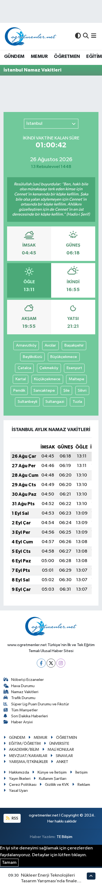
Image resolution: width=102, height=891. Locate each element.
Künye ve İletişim (52, 772)
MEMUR (39, 56)
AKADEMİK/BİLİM (24, 749)
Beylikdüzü (32, 357)
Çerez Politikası (22, 785)
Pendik (19, 390)
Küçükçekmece (47, 379)
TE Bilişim (64, 837)
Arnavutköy (26, 345)
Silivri (82, 390)
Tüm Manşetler (24, 710)
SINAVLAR (64, 756)
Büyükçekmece (63, 357)
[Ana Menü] (93, 36)
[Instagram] (60, 663)
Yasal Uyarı (18, 791)
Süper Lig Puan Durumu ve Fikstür (40, 704)
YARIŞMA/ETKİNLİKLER (28, 762)
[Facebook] (41, 663)
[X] (51, 663)
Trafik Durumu (23, 698)
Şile (66, 390)
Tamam (9, 862)
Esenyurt (74, 368)
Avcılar (50, 345)
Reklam (84, 785)
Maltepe (76, 379)
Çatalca (24, 368)
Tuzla (77, 402)
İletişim (81, 772)
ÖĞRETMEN (67, 56)
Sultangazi (54, 402)
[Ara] (86, 36)
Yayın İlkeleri (19, 779)
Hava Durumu (23, 686)
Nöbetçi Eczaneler (27, 680)
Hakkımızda (19, 772)
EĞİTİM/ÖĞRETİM (25, 744)
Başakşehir (74, 345)
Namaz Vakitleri (24, 692)
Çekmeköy (48, 368)
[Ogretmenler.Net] (31, 36)
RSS (14, 818)
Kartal (21, 379)
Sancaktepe (44, 390)
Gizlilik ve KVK (57, 785)
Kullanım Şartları (52, 779)
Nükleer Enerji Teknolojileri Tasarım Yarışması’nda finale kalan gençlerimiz (49, 881)
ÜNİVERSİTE (59, 744)
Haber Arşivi (22, 722)
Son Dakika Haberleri (29, 716)
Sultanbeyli (27, 402)
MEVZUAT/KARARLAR (28, 756)
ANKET (62, 762)
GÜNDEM (14, 56)
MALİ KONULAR (61, 749)
